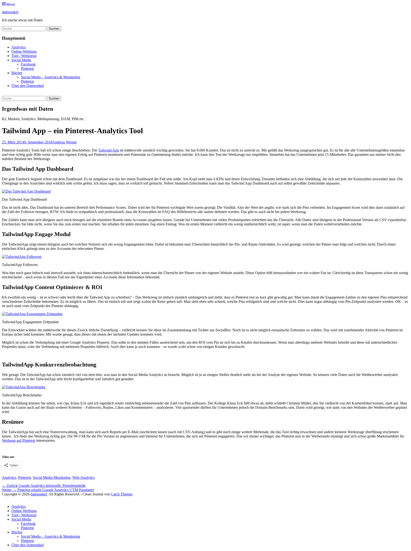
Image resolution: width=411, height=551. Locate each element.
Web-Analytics (83, 477)
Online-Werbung (24, 51)
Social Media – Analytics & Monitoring (50, 77)
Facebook (28, 64)
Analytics (18, 47)
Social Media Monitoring (51, 477)
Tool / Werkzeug (23, 56)
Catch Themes (121, 494)
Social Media (21, 60)
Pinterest (27, 68)
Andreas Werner (64, 142)
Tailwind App (108, 150)
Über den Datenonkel (27, 86)
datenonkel (10, 12)
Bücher (16, 73)
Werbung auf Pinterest (18, 440)
